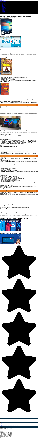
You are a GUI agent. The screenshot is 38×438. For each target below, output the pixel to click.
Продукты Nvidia (3, 3)
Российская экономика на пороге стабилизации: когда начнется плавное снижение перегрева (10, 423)
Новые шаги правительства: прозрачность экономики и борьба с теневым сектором (9, 424)
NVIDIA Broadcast (4, 7)
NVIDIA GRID (3, 9)
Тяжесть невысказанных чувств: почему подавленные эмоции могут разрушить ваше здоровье (10, 425)
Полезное (2, 420)
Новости (2, 13)
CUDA (3, 6)
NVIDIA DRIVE (4, 8)
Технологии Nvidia (3, 421)
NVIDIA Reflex (3, 11)
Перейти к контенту (2, 0)
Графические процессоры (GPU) (4, 419)
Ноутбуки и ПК (3, 4)
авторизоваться (10, 416)
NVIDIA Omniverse (4, 10)
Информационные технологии (3, 1)
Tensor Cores (3, 12)
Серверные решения (4, 5)
